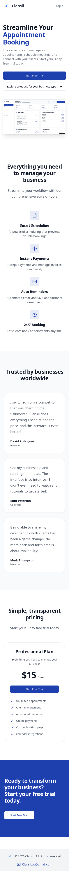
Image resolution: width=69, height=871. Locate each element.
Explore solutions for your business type (31, 86)
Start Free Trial (35, 75)
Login (59, 6)
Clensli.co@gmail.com (37, 864)
